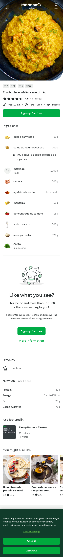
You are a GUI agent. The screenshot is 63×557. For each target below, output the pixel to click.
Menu (7, 8)
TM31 (29, 86)
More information (31, 340)
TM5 (21, 86)
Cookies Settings (31, 531)
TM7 (6, 86)
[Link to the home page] (32, 6)
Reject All (31, 541)
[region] (31, 533)
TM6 (13, 86)
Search (56, 8)
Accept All (31, 550)
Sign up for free (31, 113)
